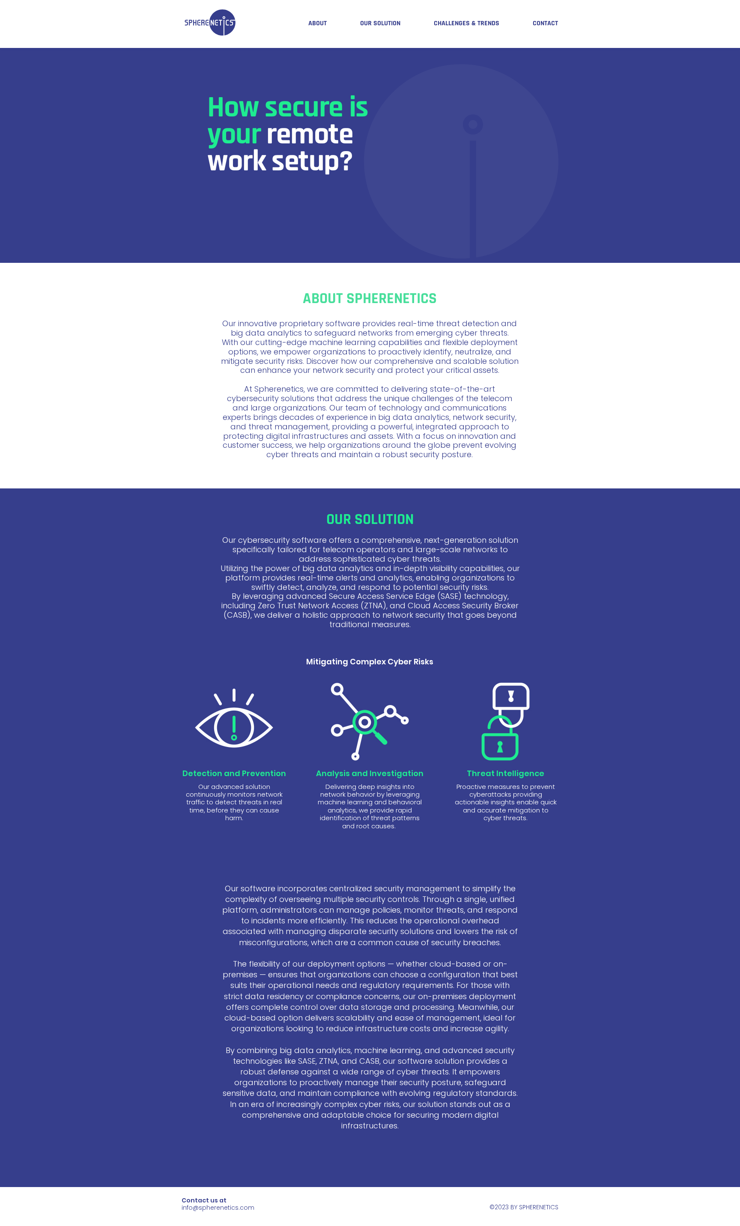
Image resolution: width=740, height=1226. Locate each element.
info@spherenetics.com (218, 1207)
